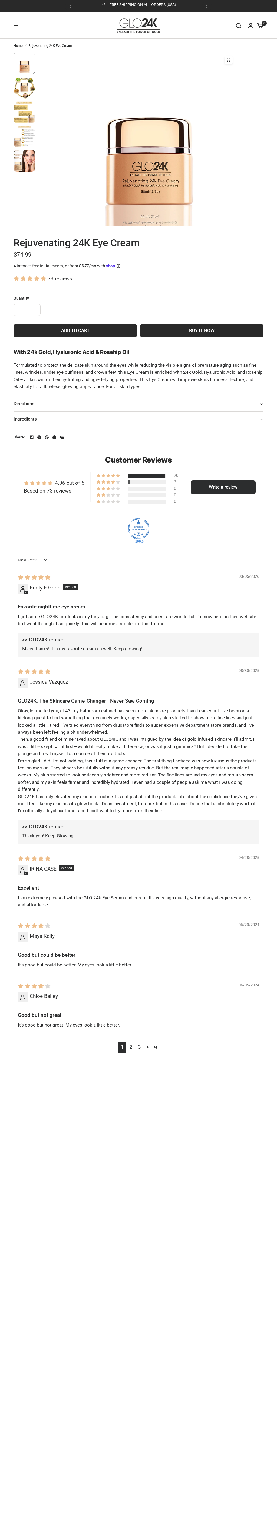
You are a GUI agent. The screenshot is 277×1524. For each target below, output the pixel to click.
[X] (39, 437)
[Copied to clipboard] (62, 437)
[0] (258, 25)
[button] (31, 279)
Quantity (21, 298)
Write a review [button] (223, 487)
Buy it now (202, 330)
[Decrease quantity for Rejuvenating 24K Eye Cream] (18, 310)
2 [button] (130, 1047)
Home (18, 46)
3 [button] (139, 1047)
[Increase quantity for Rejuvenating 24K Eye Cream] (36, 310)
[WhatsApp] (54, 437)
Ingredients (25, 419)
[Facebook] (31, 437)
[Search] (238, 25)
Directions (24, 403)
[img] (34, 578)
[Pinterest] (47, 437)
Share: (19, 437)
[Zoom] (229, 60)
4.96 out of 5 (69, 483)
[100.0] (138, 528)
